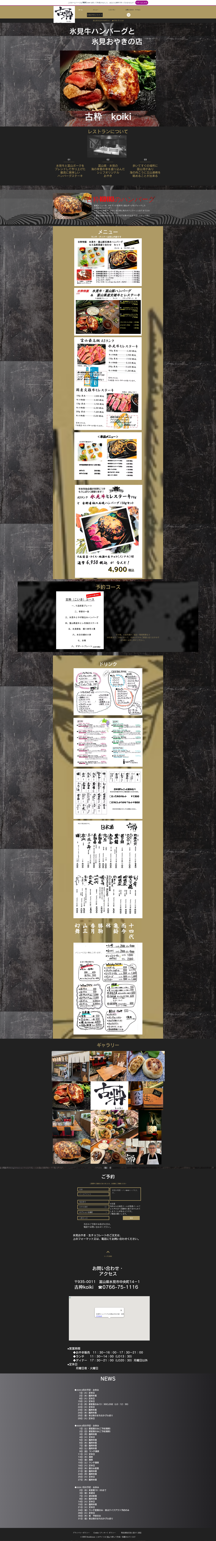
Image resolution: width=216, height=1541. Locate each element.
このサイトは (101, 1537)
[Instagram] (128, 15)
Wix (108, 1537)
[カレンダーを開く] (106, 1207)
